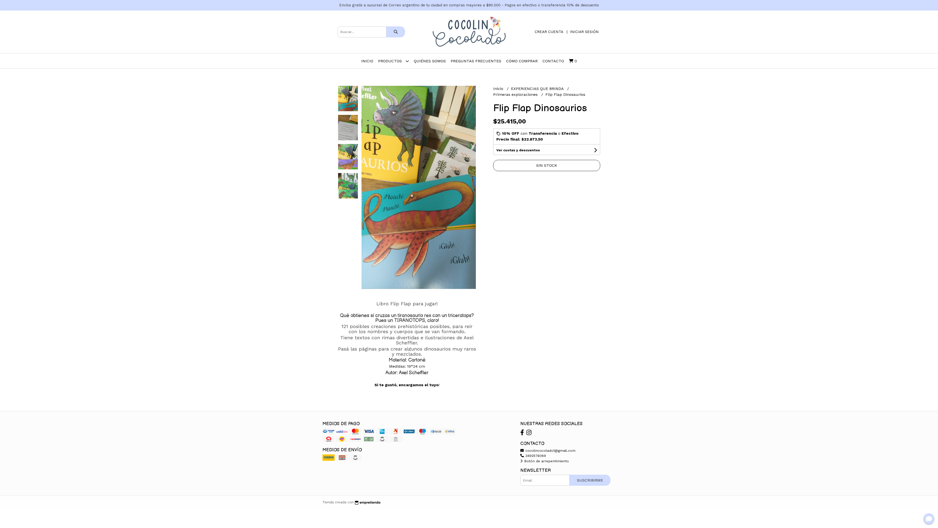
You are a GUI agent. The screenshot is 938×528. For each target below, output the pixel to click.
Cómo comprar (522, 61)
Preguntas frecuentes (476, 61)
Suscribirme (590, 480)
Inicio (367, 61)
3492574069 (535, 456)
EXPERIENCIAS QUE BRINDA (538, 88)
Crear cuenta (549, 32)
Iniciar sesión (584, 32)
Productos (390, 61)
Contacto (553, 61)
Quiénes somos (430, 61)
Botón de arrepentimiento (546, 461)
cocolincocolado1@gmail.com (550, 450)
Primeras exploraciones (516, 94)
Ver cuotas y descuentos (518, 150)
